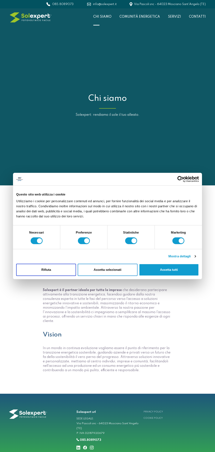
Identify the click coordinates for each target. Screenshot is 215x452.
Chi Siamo (102, 17)
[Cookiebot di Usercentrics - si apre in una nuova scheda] (180, 179)
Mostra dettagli (179, 256)
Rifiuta (46, 269)
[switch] (84, 240)
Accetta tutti (169, 269)
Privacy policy (153, 412)
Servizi (174, 17)
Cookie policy (153, 418)
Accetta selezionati (107, 269)
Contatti (197, 17)
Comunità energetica (139, 17)
